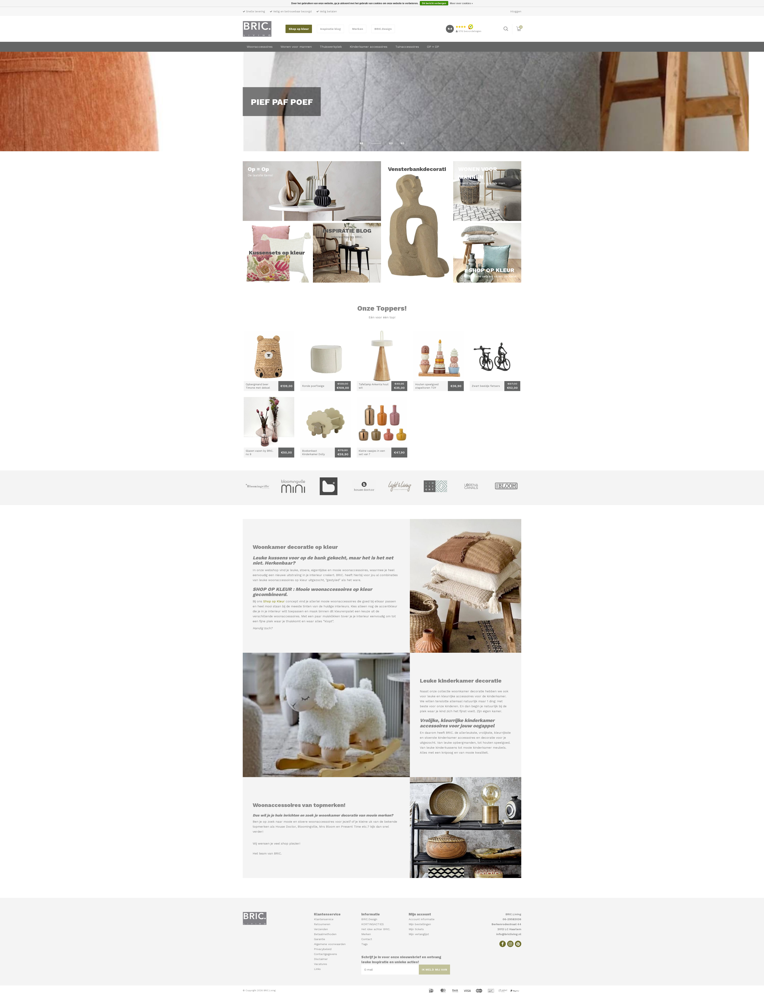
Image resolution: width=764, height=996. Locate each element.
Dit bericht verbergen (434, 3)
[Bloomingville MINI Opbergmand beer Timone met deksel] (269, 356)
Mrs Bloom (327, 826)
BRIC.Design (383, 28)
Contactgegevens (325, 954)
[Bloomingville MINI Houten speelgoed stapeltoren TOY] (438, 356)
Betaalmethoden (325, 934)
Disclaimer (321, 959)
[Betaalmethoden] (432, 990)
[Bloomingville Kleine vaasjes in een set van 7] (382, 422)
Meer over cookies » (461, 3)
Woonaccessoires (260, 47)
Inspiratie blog (330, 28)
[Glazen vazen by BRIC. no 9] (269, 422)
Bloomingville (307, 826)
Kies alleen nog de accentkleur (374, 606)
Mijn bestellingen (420, 924)
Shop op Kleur (274, 601)
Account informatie (422, 919)
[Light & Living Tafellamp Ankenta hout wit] (382, 356)
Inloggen (515, 11)
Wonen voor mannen (296, 47)
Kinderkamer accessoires (368, 47)
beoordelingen (470, 31)
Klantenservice (323, 919)
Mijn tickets (416, 929)
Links (317, 969)
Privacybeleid (322, 949)
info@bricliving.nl (508, 934)
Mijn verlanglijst (419, 934)
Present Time (351, 826)
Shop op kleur (299, 28)
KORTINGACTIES (372, 924)
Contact (366, 939)
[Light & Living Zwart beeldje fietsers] (495, 356)
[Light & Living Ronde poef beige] (325, 356)
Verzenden (321, 929)
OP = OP (433, 47)
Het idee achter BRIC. (375, 929)
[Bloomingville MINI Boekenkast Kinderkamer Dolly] (325, 422)
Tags (364, 944)
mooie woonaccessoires (350, 570)
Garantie (319, 939)
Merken (357, 28)
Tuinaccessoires (407, 47)
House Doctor (286, 826)
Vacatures (320, 964)
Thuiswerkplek (331, 47)
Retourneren (322, 924)
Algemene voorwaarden (330, 944)
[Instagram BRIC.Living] (510, 944)
